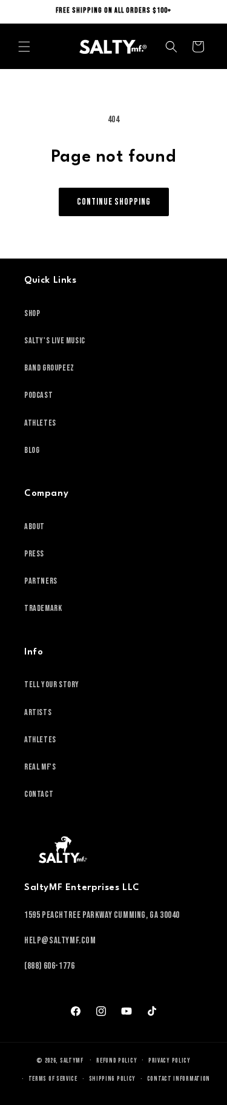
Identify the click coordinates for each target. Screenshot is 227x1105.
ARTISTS (37, 712)
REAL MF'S (40, 767)
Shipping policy (112, 1079)
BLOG (31, 450)
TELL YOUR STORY (51, 684)
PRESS (34, 554)
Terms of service (52, 1079)
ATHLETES (40, 423)
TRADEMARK (43, 608)
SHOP (32, 313)
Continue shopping (114, 202)
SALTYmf (72, 1060)
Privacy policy (169, 1060)
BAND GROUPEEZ (49, 368)
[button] (24, 46)
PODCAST (38, 395)
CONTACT (38, 794)
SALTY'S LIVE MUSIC (54, 340)
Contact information (178, 1079)
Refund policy (116, 1060)
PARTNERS (41, 581)
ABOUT (34, 526)
